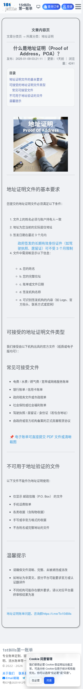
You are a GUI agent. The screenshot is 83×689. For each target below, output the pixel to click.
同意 (49, 680)
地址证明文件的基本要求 (26, 79)
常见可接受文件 (22, 90)
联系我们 (25, 673)
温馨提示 (15, 101)
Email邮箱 (13, 678)
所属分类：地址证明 (40, 36)
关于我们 (8, 673)
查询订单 (53, 6)
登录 (70, 6)
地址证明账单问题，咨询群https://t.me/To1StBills (39, 613)
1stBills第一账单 (17, 650)
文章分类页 (14, 36)
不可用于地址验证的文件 (26, 95)
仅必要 (36, 680)
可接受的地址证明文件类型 (27, 85)
